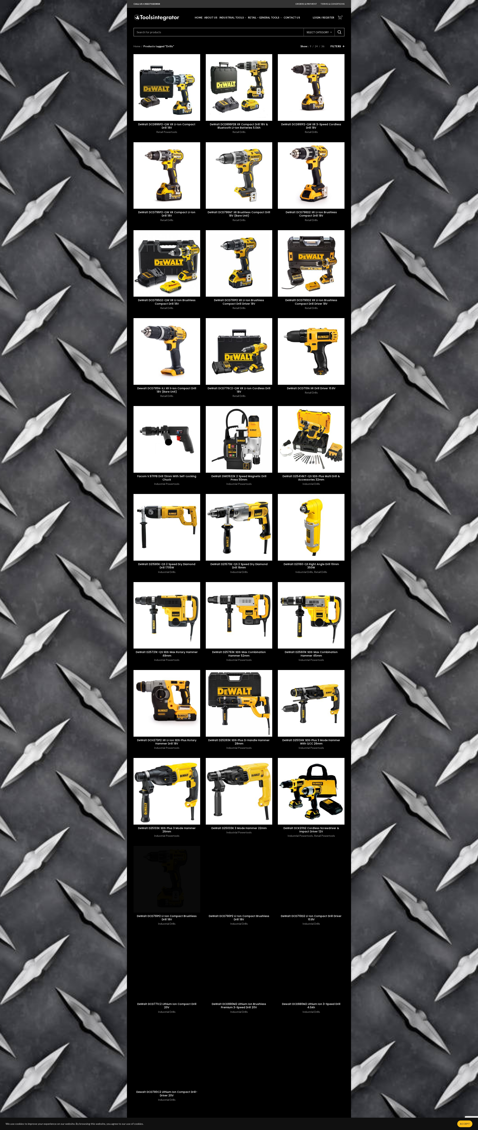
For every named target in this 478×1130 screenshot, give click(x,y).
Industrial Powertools (166, 483)
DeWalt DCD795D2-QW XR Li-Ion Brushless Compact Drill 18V (166, 302)
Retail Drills (239, 131)
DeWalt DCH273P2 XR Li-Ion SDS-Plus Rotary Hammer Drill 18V (166, 742)
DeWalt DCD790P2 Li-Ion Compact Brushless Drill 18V (239, 917)
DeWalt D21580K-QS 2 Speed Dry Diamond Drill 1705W (166, 565)
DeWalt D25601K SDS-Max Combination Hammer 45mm (311, 653)
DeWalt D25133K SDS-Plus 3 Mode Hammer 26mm (167, 829)
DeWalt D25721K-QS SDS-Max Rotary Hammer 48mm (167, 653)
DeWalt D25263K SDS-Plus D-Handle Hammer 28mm (239, 742)
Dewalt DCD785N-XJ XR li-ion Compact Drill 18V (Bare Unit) (166, 390)
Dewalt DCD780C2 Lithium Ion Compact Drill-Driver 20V (166, 1093)
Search (339, 32)
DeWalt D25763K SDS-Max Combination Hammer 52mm (239, 653)
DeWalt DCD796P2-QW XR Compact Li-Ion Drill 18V (166, 214)
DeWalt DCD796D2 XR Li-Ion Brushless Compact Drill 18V (311, 214)
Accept (465, 1123)
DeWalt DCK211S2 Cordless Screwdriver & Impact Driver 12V (311, 829)
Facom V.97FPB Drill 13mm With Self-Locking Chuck (166, 478)
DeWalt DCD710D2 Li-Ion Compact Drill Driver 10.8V (311, 917)
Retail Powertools (166, 131)
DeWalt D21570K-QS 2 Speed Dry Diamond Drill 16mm (239, 565)
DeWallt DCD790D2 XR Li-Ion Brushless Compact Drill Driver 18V (311, 302)
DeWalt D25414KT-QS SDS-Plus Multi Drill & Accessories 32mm (311, 478)
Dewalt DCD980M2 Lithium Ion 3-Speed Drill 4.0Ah (311, 1005)
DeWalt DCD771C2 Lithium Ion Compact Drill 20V (166, 1005)
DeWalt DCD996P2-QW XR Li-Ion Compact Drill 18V (166, 126)
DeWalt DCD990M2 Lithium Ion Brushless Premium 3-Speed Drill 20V (239, 1005)
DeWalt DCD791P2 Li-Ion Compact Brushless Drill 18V (167, 917)
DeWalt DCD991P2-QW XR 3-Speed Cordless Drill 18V (311, 126)
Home (137, 46)
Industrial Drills (311, 483)
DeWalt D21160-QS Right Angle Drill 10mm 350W (311, 565)
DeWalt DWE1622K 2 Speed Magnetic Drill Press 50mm (238, 478)
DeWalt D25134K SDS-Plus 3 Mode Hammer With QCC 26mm (311, 742)
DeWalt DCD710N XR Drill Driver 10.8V (311, 388)
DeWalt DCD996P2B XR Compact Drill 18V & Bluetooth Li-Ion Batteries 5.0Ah (239, 126)
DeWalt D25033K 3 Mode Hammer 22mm (239, 828)
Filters (335, 46)
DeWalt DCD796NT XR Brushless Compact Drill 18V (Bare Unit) (239, 214)
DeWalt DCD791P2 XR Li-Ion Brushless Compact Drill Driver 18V (239, 302)
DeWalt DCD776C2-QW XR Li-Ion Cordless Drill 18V (239, 390)
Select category (318, 32)
